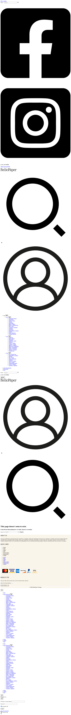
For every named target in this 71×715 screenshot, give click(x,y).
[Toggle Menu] (6, 315)
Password (2, 703)
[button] (35, 241)
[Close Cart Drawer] (2, 695)
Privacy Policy (6, 552)
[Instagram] (35, 162)
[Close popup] (2, 699)
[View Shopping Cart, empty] (35, 243)
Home (4, 547)
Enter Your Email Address (6, 583)
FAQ (4, 551)
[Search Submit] (18, 532)
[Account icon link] (35, 313)
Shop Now (11, 164)
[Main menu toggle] (3, 377)
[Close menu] (2, 590)
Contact (4, 555)
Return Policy (6, 554)
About (4, 550)
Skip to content (4, 1)
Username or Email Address (6, 701)
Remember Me (5, 706)
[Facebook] (35, 82)
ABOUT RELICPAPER (5, 166)
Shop (4, 548)
